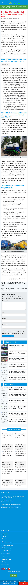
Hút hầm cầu (5, 557)
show (8, 64)
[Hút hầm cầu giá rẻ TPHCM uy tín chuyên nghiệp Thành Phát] (14, 2)
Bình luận (4, 300)
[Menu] (2, 2)
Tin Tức (4, 561)
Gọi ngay (24, 583)
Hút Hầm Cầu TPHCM (7, 18)
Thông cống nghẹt (6, 559)
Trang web (4, 324)
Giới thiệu (4, 534)
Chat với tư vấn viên (10, 583)
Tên (3, 312)
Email (4, 318)
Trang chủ (3, 6)
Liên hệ (4, 536)
